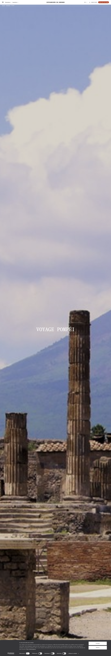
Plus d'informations (31, 649)
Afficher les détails (72, 653)
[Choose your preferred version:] (85, 2)
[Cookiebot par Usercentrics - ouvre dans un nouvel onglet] (11, 653)
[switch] (40, 653)
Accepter (98, 643)
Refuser (98, 647)
